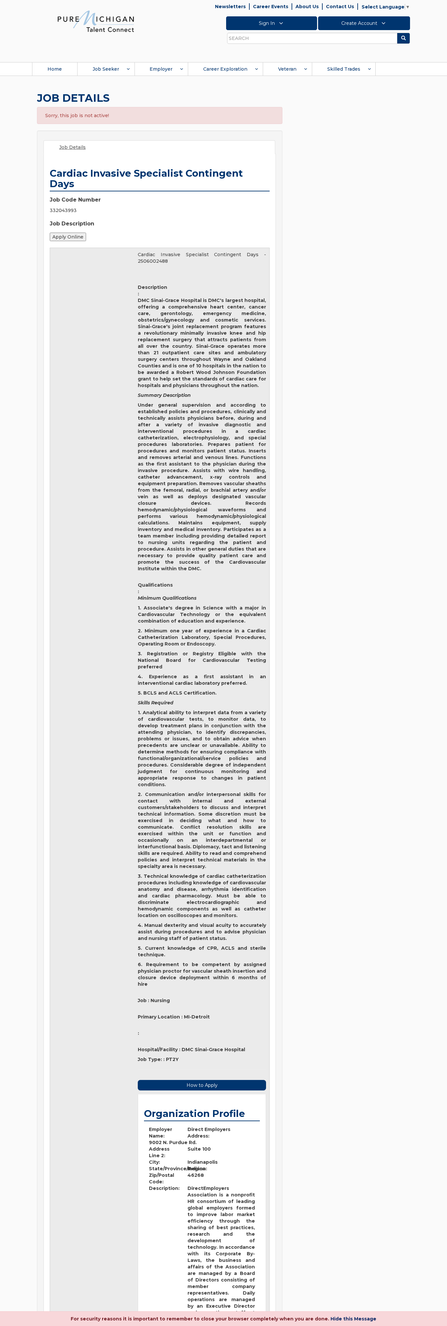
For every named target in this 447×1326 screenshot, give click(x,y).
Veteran (287, 69)
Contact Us (340, 6)
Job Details (72, 147)
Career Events (270, 6)
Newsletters (230, 6)
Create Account (360, 23)
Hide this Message (353, 1319)
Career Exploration (225, 69)
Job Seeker (106, 69)
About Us (307, 6)
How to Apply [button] (202, 1085)
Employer (161, 69)
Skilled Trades (343, 69)
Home (54, 69)
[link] (96, 21)
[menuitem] (54, 69)
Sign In (267, 23)
